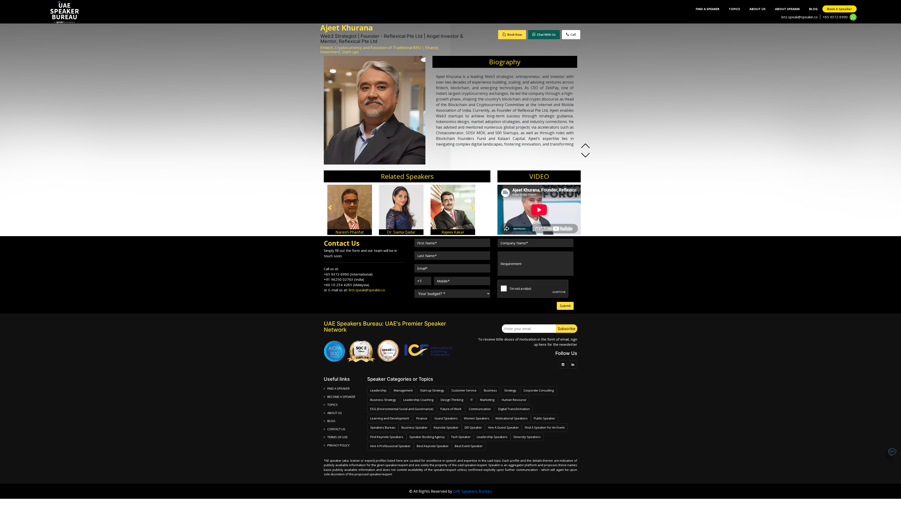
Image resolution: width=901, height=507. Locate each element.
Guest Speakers (446, 418)
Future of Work (451, 409)
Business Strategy (383, 400)
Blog (813, 9)
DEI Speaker (473, 427)
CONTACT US (336, 429)
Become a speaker (341, 397)
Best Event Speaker (469, 446)
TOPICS (332, 405)
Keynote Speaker (446, 427)
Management (403, 390)
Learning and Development (389, 418)
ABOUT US (334, 413)
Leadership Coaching (418, 400)
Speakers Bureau (382, 427)
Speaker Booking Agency (427, 437)
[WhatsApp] (853, 17)
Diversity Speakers (527, 437)
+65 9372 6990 (835, 17)
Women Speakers (476, 418)
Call (573, 34)
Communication (480, 409)
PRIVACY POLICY (338, 445)
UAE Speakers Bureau (472, 491)
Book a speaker (839, 9)
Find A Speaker (707, 9)
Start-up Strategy (432, 390)
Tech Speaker (461, 437)
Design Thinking (452, 400)
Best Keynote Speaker (433, 446)
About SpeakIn (787, 9)
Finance (421, 418)
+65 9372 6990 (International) (348, 274)
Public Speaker (544, 418)
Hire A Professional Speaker (390, 446)
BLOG (331, 421)
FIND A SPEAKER (338, 388)
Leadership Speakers (492, 437)
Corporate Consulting (538, 390)
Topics (734, 9)
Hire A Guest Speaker (503, 427)
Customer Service (464, 390)
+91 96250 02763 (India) (344, 279)
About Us (757, 9)
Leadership (378, 390)
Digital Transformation (514, 409)
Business (490, 390)
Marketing (487, 400)
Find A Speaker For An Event (545, 427)
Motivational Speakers (512, 418)
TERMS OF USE (337, 437)
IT (471, 400)
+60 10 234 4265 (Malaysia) (346, 284)
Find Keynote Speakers (386, 437)
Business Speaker (414, 427)
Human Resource (514, 400)
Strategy (510, 390)
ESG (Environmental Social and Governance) (401, 409)
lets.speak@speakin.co (799, 17)
